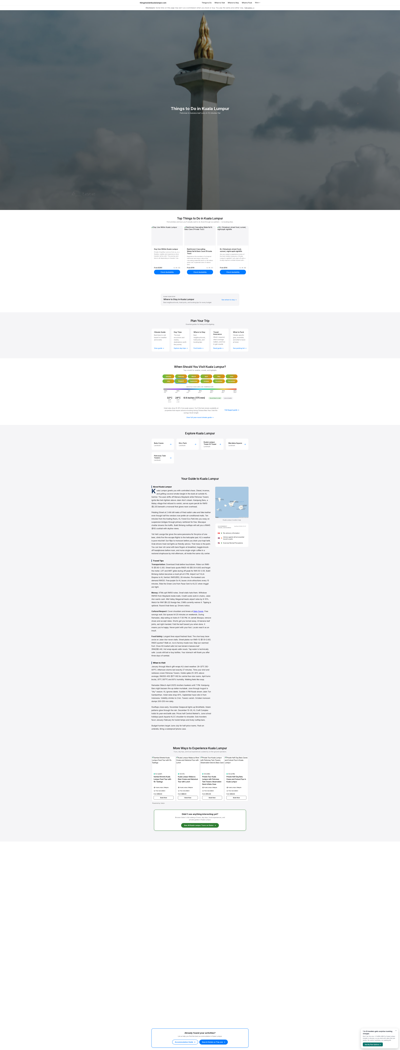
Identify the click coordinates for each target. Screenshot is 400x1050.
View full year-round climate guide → (200, 417)
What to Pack (247, 3)
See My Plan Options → (373, 1044)
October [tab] (206, 381)
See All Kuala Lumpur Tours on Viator (200, 825)
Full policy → (249, 8)
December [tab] (231, 381)
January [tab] (168, 376)
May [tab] (219, 376)
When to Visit (219, 3)
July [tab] (168, 381)
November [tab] (218, 381)
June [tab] (231, 376)
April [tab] (206, 376)
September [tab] (193, 381)
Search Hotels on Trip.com (213, 1042)
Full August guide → (232, 410)
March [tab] (194, 376)
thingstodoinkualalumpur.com (153, 3)
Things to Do (207, 3)
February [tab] (181, 376)
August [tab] (181, 381)
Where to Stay (233, 3)
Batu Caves (198, 611)
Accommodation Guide (185, 1042)
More (257, 3)
